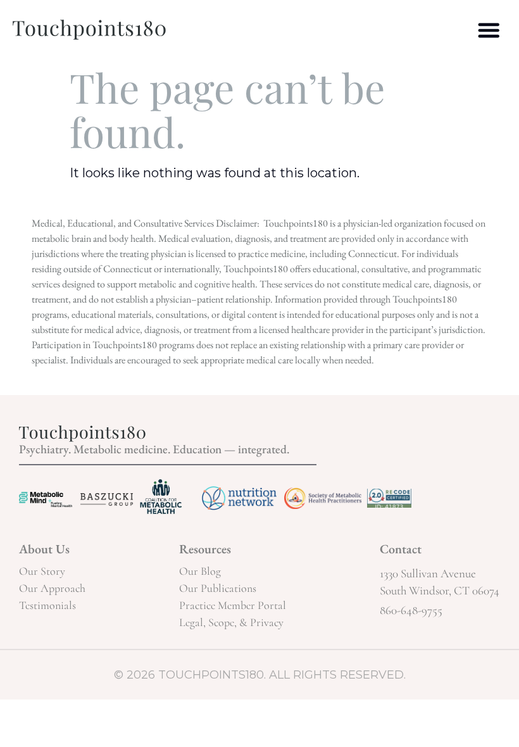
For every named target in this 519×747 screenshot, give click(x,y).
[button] (489, 30)
